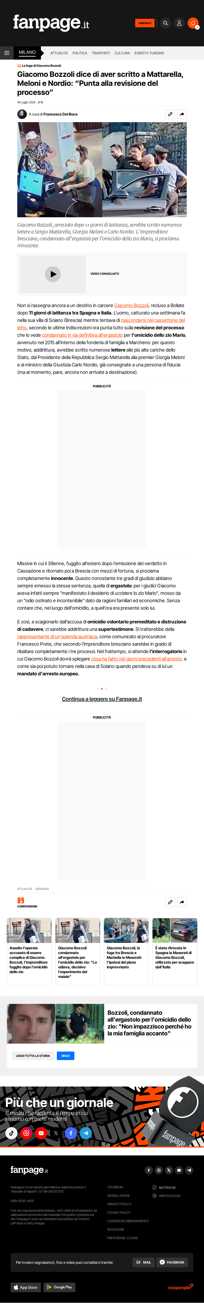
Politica (80, 53)
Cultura (122, 53)
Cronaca (42, 889)
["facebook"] (71, 1133)
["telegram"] (86, 1133)
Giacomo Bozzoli (131, 305)
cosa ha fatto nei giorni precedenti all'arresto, (137, 659)
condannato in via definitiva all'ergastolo (82, 335)
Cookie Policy (118, 1213)
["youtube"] (41, 1133)
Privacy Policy (119, 1204)
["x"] (56, 1133)
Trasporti (101, 53)
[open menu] (7, 53)
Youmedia (115, 1187)
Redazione (115, 1229)
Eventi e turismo (149, 53)
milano (27, 52)
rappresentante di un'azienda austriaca (57, 636)
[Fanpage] (29, 1170)
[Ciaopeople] (180, 1288)
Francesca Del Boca (61, 114)
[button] (182, 114)
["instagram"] (26, 1133)
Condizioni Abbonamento (128, 1221)
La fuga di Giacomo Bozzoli (41, 66)
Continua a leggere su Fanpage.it (102, 699)
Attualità (59, 53)
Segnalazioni (118, 1196)
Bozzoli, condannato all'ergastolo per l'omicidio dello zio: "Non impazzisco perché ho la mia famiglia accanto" (150, 1023)
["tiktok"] (11, 1133)
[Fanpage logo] (44, 23)
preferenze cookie (122, 1238)
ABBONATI (145, 23)
